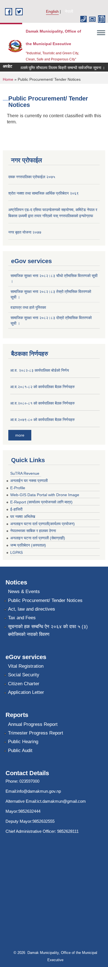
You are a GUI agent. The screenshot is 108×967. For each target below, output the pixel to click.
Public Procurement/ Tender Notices (45, 600)
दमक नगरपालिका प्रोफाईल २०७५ (31, 177)
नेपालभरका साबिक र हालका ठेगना (33, 530)
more (19, 435)
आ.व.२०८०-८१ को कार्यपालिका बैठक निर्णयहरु (42, 403)
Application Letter (26, 692)
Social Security (23, 674)
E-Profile (17, 488)
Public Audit (20, 750)
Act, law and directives (31, 609)
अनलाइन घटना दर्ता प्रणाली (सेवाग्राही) (37, 538)
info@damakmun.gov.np (39, 791)
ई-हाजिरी (16, 509)
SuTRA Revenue (24, 473)
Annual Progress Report (33, 724)
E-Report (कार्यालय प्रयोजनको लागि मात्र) (41, 502)
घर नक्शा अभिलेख (22, 516)
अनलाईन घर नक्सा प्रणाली (29, 480)
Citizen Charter (23, 683)
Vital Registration (25, 666)
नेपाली (69, 11)
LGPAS (16, 552)
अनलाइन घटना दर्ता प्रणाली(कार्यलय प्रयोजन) (42, 524)
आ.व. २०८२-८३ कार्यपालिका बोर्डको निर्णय (39, 370)
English (52, 11)
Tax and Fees (22, 617)
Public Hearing (23, 741)
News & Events (24, 591)
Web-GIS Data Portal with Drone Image (44, 495)
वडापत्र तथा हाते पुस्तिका (28, 307)
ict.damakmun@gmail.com (61, 801)
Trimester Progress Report (35, 733)
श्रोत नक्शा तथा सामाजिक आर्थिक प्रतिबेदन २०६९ (43, 193)
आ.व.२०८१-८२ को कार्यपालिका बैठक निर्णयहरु (42, 387)
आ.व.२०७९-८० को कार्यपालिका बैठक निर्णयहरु (42, 419)
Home (8, 79)
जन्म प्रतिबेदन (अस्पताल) (28, 545)
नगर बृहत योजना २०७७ (24, 232)
